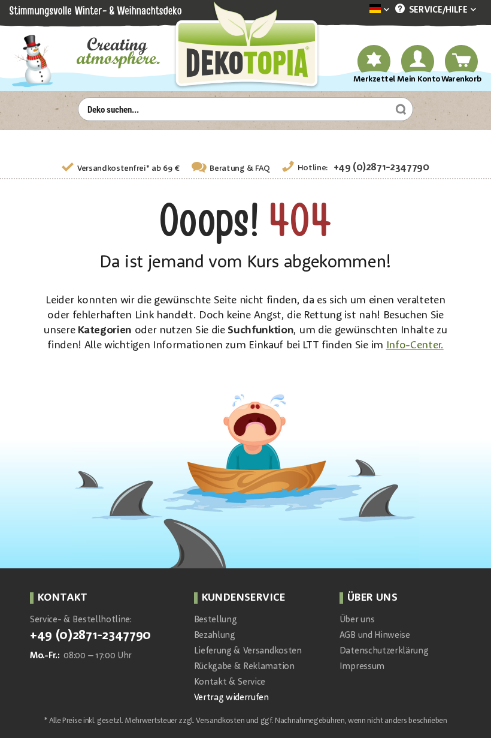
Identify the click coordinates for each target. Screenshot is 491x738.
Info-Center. (415, 345)
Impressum (362, 666)
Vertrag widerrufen (231, 698)
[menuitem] (361, 9)
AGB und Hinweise (375, 635)
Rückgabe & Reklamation (244, 666)
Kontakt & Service (230, 682)
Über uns (357, 620)
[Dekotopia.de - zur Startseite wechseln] (245, 46)
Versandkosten (220, 721)
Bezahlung (214, 635)
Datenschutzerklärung (384, 651)
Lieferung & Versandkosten (248, 651)
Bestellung (215, 620)
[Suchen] (399, 109)
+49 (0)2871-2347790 (381, 167)
